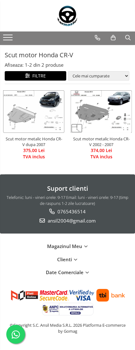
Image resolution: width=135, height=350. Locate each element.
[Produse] (8, 39)
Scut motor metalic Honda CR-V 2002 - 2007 (101, 141)
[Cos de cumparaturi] (113, 37)
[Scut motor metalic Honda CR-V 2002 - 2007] (101, 111)
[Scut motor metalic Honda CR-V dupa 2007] (33, 111)
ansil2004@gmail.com (71, 220)
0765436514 (71, 211)
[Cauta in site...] (128, 37)
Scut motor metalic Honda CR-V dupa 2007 (34, 141)
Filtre (38, 76)
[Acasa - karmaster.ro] (67, 16)
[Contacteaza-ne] (97, 37)
